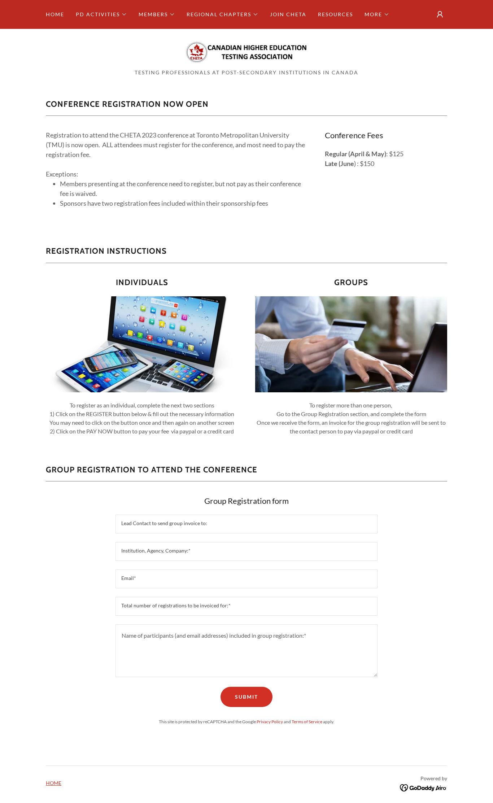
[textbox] (246, 524)
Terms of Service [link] (307, 721)
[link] (246, 51)
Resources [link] (335, 14)
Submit (246, 697)
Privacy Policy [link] (270, 721)
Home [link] (55, 14)
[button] (101, 14)
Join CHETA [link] (288, 14)
